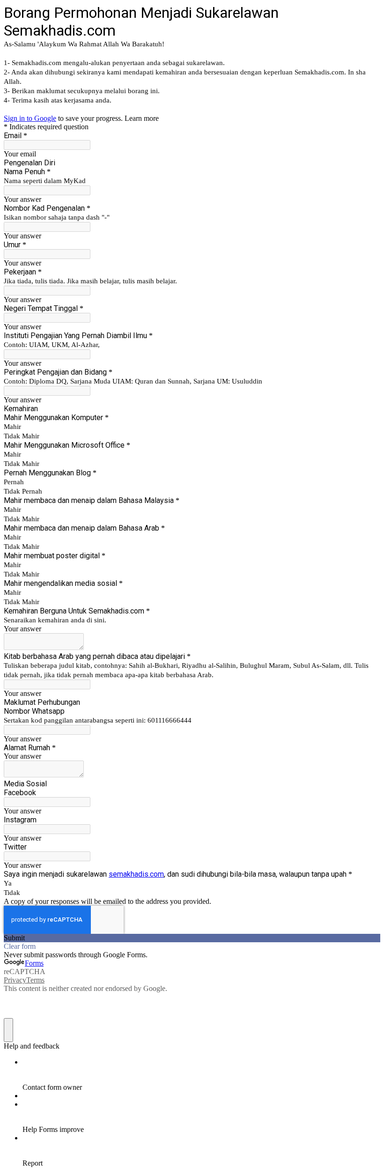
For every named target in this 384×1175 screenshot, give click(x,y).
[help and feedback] (8, 1030)
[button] (192, 938)
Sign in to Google (30, 118)
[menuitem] (201, 1075)
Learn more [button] (142, 118)
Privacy (15, 980)
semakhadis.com (136, 874)
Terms (35, 980)
